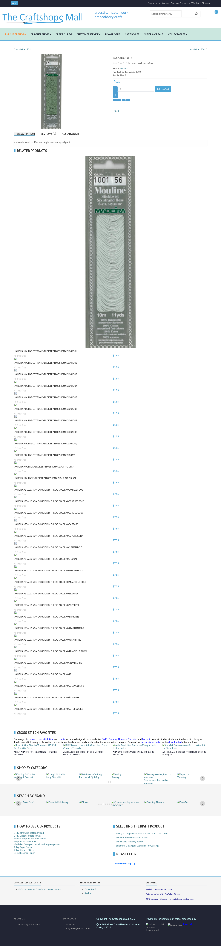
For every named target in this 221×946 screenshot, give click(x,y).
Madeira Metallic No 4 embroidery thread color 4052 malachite (48, 662)
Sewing (115, 777)
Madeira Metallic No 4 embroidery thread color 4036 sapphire (47, 639)
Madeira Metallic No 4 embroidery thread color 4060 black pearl (49, 685)
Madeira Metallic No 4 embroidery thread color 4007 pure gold (48, 535)
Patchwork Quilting (89, 777)
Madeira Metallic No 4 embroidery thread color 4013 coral (45, 558)
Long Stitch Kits (54, 777)
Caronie (132, 739)
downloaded (175, 742)
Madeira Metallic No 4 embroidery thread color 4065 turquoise (48, 709)
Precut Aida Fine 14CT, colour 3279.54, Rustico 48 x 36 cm (35, 753)
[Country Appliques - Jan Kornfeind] (127, 805)
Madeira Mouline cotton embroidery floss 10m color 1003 (45, 374)
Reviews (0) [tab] (48, 133)
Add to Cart (163, 89)
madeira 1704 (197, 49)
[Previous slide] (18, 778)
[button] (15, 34)
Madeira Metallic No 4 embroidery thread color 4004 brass (46, 524)
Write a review (145, 63)
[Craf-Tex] (183, 802)
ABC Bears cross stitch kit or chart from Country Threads (83, 753)
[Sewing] (116, 774)
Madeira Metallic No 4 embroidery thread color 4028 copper (46, 605)
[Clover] (83, 802)
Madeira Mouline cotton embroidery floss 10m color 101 (44, 455)
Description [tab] (26, 133)
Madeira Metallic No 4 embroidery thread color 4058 (42, 674)
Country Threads (118, 739)
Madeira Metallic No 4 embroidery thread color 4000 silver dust (49, 489)
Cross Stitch (90, 889)
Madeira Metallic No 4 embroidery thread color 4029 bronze (46, 616)
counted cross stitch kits (40, 739)
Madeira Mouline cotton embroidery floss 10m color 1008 (45, 432)
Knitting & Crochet (23, 777)
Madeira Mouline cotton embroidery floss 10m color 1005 (45, 397)
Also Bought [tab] (71, 133)
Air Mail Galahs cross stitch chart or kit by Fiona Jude (184, 753)
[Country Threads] (154, 802)
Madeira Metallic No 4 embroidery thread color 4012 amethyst (48, 547)
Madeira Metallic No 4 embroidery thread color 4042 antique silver (50, 651)
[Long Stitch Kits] (55, 774)
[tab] (108, 782)
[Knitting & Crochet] (24, 774)
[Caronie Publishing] (57, 802)
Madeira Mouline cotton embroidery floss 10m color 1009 (45, 443)
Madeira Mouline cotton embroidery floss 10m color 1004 (45, 385)
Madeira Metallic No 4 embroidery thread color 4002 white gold (49, 501)
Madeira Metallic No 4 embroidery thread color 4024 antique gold (50, 582)
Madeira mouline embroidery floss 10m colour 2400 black (45, 478)
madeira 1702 (23, 49)
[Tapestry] (183, 774)
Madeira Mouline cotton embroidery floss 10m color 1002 (45, 362)
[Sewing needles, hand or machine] (159, 777)
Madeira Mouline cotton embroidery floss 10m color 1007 (45, 420)
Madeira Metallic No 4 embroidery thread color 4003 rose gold (48, 512)
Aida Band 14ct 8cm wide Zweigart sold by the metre (133, 753)
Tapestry (181, 777)
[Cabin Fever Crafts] (24, 802)
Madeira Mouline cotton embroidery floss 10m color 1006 (45, 408)
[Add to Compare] (115, 350)
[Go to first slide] (202, 778)
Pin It (116, 110)
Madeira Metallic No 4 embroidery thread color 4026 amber (46, 593)
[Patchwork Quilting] (90, 774)
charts (62, 739)
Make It (146, 739)
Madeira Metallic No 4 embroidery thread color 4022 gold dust (48, 570)
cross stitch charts (150, 742)
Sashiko (88, 893)
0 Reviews (131, 63)
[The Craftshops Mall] (44, 17)
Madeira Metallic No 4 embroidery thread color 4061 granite (46, 697)
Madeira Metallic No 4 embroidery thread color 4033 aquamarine (49, 628)
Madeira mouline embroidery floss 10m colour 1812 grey (44, 466)
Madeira (123, 68)
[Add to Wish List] (112, 350)
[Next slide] (202, 803)
